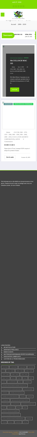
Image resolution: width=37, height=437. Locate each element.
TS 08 (4, 422)
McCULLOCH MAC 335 (18, 62)
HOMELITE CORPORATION (10, 396)
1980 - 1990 (15, 134)
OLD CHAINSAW (23, 432)
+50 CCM (16, 132)
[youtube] (23, 6)
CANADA (27, 382)
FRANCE (5, 393)
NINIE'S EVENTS (8, 352)
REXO (18, 407)
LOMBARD (5, 400)
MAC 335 (22, 69)
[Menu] (2, 15)
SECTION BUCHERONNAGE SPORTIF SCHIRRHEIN (19, 354)
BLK (20, 382)
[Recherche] (31, 15)
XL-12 (25, 422)
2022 (19, 378)
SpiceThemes (22, 434)
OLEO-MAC (6, 404)
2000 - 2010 (16, 69)
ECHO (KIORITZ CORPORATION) (12, 389)
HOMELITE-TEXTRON (17, 393)
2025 (4, 382)
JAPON (17, 139)
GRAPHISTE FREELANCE (11, 349)
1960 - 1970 (23, 132)
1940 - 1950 (10, 371)
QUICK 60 (11, 407)
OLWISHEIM (15, 404)
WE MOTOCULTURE (9, 347)
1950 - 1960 (20, 371)
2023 (25, 378)
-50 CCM (31, 367)
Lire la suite (14, 89)
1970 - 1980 (7, 134)
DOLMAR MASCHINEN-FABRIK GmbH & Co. (14, 385)
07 (3, 371)
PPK (4, 407)
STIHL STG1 (27, 34)
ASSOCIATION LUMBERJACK (12, 356)
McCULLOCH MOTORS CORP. (17, 71)
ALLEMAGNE (12, 382)
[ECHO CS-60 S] (18, 115)
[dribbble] (18, 6)
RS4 (25, 407)
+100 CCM (13, 367)
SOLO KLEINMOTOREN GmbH (11, 415)
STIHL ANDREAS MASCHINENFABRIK (13, 418)
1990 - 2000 (23, 134)
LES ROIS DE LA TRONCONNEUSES (14, 359)
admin (13, 67)
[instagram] (21, 6)
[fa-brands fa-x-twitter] (16, 6)
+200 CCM (22, 367)
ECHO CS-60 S (9, 145)
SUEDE (29, 418)
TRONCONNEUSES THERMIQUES (16, 58)
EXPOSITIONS (28, 389)
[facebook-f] (13, 6)
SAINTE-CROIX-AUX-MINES (10, 411)
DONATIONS (8, 104)
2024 (31, 378)
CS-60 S (14, 137)
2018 (13, 378)
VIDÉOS (18, 422)
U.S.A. (11, 73)
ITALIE (22, 396)
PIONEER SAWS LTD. (28, 404)
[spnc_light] (34, 15)
